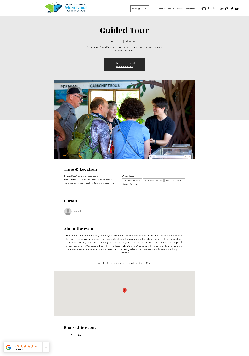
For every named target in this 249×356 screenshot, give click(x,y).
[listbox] (139, 8)
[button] (139, 8)
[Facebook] (232, 9)
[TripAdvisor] (222, 9)
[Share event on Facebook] (65, 335)
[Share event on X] (72, 335)
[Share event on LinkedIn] (79, 335)
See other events (124, 66)
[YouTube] (237, 9)
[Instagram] (227, 9)
